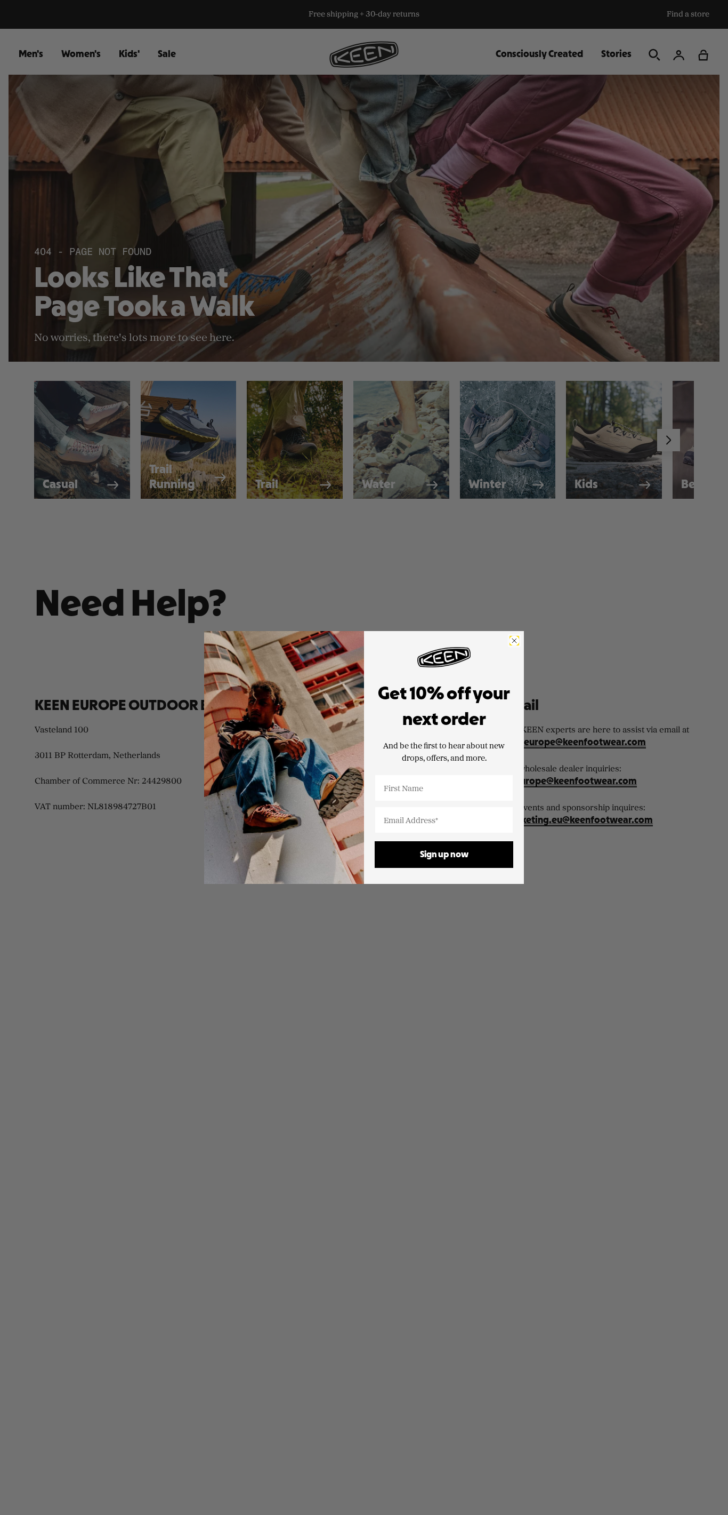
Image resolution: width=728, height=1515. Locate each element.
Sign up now (444, 855)
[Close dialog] (514, 640)
